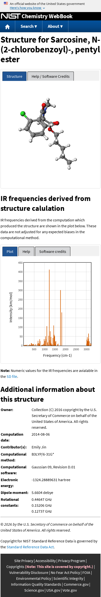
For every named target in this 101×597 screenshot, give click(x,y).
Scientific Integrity (68, 578)
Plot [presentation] (10, 251)
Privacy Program (71, 560)
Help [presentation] (26, 251)
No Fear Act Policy (65, 572)
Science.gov (34, 590)
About (53, 26)
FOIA (86, 572)
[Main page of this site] (7, 26)
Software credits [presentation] (52, 251)
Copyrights (15, 566)
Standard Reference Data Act (30, 546)
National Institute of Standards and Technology (11, 16)
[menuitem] (7, 26)
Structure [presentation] (14, 76)
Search (27, 26)
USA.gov (53, 590)
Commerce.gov (76, 584)
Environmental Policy (33, 578)
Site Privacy (23, 560)
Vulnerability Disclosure (28, 572)
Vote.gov (70, 590)
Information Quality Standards (36, 584)
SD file (12, 376)
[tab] (14, 76)
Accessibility (46, 560)
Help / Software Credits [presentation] (51, 76)
